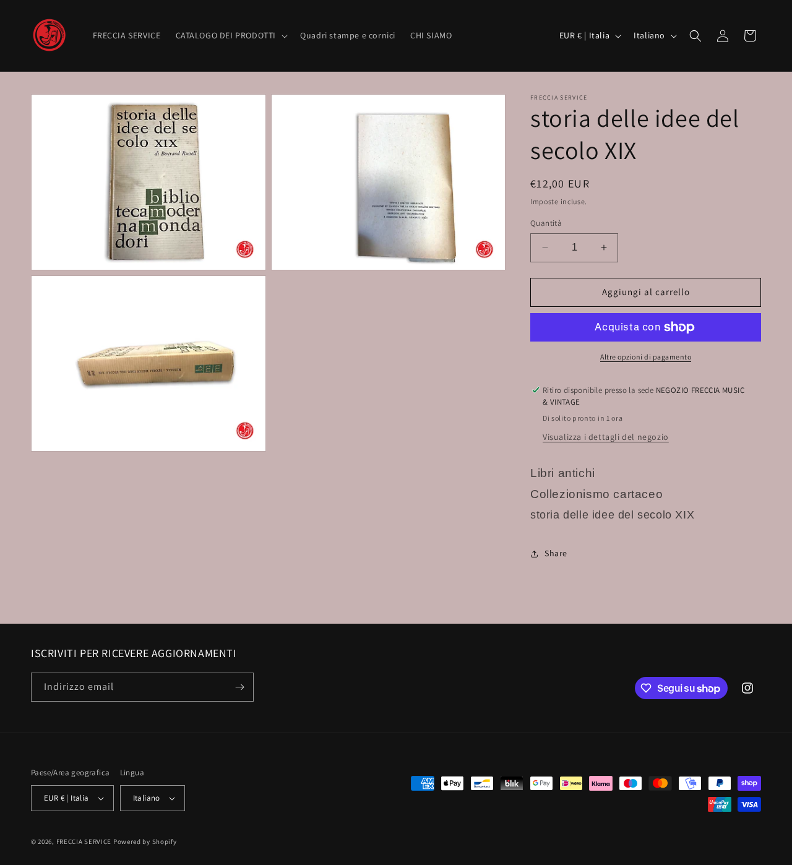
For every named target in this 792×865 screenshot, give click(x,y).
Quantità (546, 223)
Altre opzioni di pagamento (645, 356)
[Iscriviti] (239, 687)
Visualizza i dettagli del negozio (606, 436)
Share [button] (555, 553)
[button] (230, 35)
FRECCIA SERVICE (84, 841)
